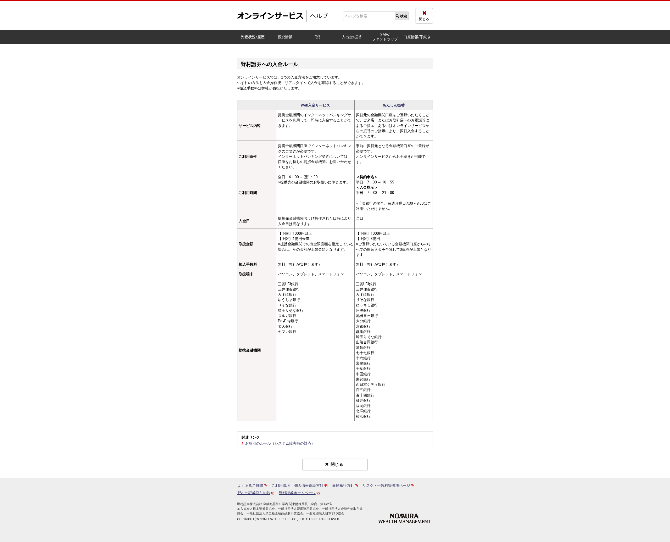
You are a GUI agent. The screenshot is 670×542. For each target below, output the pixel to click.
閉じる (424, 19)
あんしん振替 (394, 105)
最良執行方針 (343, 485)
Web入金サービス (315, 105)
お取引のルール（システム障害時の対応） (280, 443)
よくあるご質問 (250, 485)
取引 (318, 37)
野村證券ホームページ (297, 493)
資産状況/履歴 (253, 37)
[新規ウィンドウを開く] (404, 518)
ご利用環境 (281, 485)
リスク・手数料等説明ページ (386, 485)
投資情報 (285, 37)
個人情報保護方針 (308, 485)
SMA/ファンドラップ (385, 36)
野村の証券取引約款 (253, 493)
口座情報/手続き (417, 37)
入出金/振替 (352, 37)
